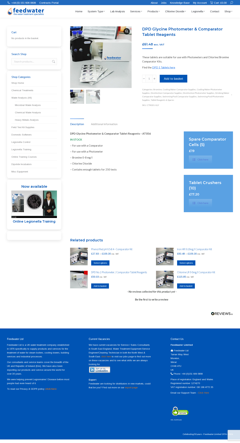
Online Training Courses (24, 157)
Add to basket (173, 78)
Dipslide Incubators (21, 164)
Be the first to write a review (151, 299)
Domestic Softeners (21, 134)
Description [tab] (77, 124)
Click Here (203, 392)
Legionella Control (20, 142)
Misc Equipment (19, 171)
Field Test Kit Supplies (22, 127)
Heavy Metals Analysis (27, 120)
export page (131, 387)
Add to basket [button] (100, 286)
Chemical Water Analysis (28, 112)
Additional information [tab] (104, 124)
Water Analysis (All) (21, 97)
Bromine (157, 89)
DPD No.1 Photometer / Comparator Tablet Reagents (119, 272)
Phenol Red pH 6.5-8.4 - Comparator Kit (111, 249)
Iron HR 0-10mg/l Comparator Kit (194, 249)
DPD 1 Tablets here (163, 67)
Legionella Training (21, 149)
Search (53, 61)
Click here (202, 159)
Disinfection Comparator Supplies (166, 93)
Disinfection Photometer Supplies (198, 93)
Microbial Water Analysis (28, 105)
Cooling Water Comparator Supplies (179, 89)
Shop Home (17, 83)
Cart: (220, 2)
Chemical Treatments (22, 90)
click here (106, 356)
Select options (100, 263)
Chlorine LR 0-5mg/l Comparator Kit (196, 272)
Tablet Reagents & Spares (162, 100)
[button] (127, 31)
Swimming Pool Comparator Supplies (180, 96)
